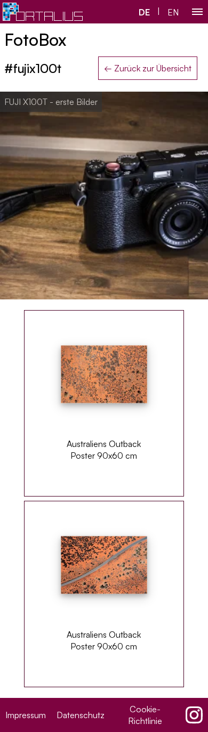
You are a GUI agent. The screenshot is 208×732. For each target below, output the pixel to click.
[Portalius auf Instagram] (194, 715)
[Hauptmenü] (197, 12)
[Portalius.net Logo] (42, 11)
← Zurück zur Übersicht (147, 68)
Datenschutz (81, 715)
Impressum (25, 715)
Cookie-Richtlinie (145, 715)
